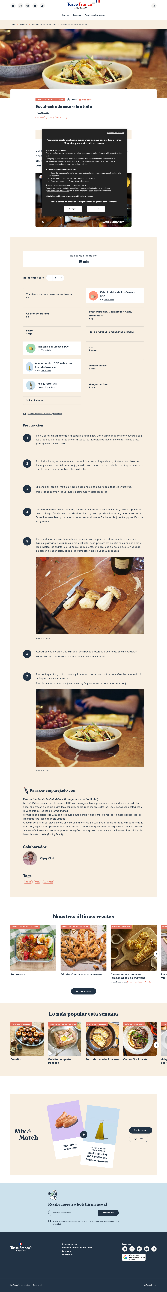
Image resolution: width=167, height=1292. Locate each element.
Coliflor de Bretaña (37, 313)
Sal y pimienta (34, 400)
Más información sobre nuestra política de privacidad (70, 196)
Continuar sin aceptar (115, 133)
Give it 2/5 (82, 99)
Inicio (12, 24)
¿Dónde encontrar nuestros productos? (44, 414)
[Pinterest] (27, 5)
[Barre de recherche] (154, 5)
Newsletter (67, 1254)
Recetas (77, 15)
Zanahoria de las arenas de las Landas (49, 294)
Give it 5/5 (90, 99)
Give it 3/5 (85, 99)
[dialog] (84, 172)
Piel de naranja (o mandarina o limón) (111, 331)
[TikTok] (42, 5)
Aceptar (96, 209)
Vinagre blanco (98, 365)
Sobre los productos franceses (77, 1247)
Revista (65, 15)
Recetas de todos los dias (44, 24)
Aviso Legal (37, 1285)
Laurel (29, 330)
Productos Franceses (95, 15)
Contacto (66, 1251)
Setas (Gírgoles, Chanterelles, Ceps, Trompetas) (110, 313)
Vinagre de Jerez (99, 384)
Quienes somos (69, 1244)
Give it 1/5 (80, 99)
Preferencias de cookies (20, 1285)
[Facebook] (13, 5)
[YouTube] (35, 5)
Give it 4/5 (88, 99)
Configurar (73, 209)
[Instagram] (20, 5)
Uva (91, 347)
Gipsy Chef (43, 113)
